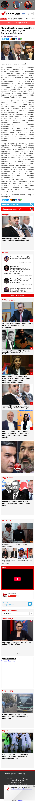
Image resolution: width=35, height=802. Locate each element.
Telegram (15, 204)
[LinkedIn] (16, 39)
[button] (4, 231)
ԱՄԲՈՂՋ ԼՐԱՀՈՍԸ (17, 295)
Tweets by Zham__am (8, 661)
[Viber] (19, 39)
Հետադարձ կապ (11, 773)
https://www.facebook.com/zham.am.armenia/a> (21, 788)
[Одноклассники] (11, 39)
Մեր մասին (22, 773)
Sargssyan (20, 800)
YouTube (15, 209)
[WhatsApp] (21, 39)
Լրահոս (5, 253)
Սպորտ (5, 731)
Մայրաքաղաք (7, 691)
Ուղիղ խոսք (6, 214)
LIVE (4, 567)
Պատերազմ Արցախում (17, 22)
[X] (13, 39)
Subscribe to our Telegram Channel (8, 604)
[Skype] (5, 39)
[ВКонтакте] (8, 39)
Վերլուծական (7, 478)
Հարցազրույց (7, 618)
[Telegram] (3, 39)
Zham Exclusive (7, 521)
